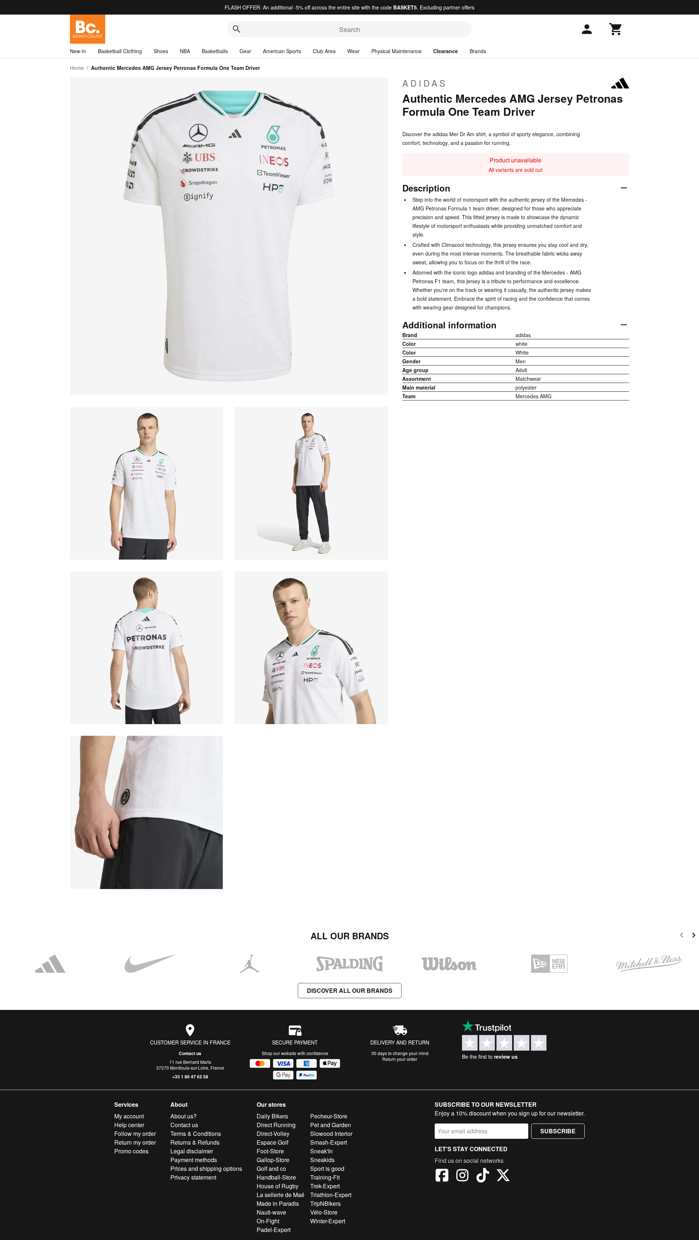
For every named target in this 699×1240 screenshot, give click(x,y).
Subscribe (558, 1131)
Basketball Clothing (120, 51)
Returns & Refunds (195, 1142)
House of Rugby (278, 1186)
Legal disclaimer (191, 1151)
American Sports (282, 51)
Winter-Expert (327, 1221)
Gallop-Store (273, 1160)
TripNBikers (325, 1203)
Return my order (135, 1142)
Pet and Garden (330, 1125)
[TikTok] (482, 1176)
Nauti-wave (271, 1212)
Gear (245, 51)
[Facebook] (442, 1176)
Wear (353, 51)
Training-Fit (325, 1177)
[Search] (237, 29)
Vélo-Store (323, 1212)
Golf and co (271, 1168)
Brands (478, 51)
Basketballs (215, 51)
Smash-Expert (328, 1142)
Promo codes (131, 1151)
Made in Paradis (278, 1203)
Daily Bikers (272, 1116)
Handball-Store (276, 1177)
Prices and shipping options (206, 1168)
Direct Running (276, 1125)
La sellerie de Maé (280, 1194)
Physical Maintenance (396, 51)
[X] (503, 1176)
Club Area (324, 51)
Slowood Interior (331, 1133)
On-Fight (268, 1221)
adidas (424, 83)
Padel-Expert (274, 1229)
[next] (693, 936)
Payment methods (193, 1160)
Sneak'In (321, 1151)
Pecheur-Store (328, 1116)
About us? (183, 1116)
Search (349, 29)
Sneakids (322, 1160)
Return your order (399, 1059)
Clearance (445, 51)
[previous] (681, 936)
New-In (78, 51)
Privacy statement (193, 1177)
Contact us (190, 1053)
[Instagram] (462, 1176)
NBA (185, 51)
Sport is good (327, 1168)
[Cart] (616, 29)
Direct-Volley (273, 1133)
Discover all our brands (349, 990)
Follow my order (135, 1133)
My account (129, 1116)
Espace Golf (272, 1142)
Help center (129, 1125)
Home (77, 67)
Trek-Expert (325, 1186)
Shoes (161, 51)
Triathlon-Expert (330, 1194)
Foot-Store (270, 1151)
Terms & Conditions (195, 1133)
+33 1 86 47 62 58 (190, 1076)
